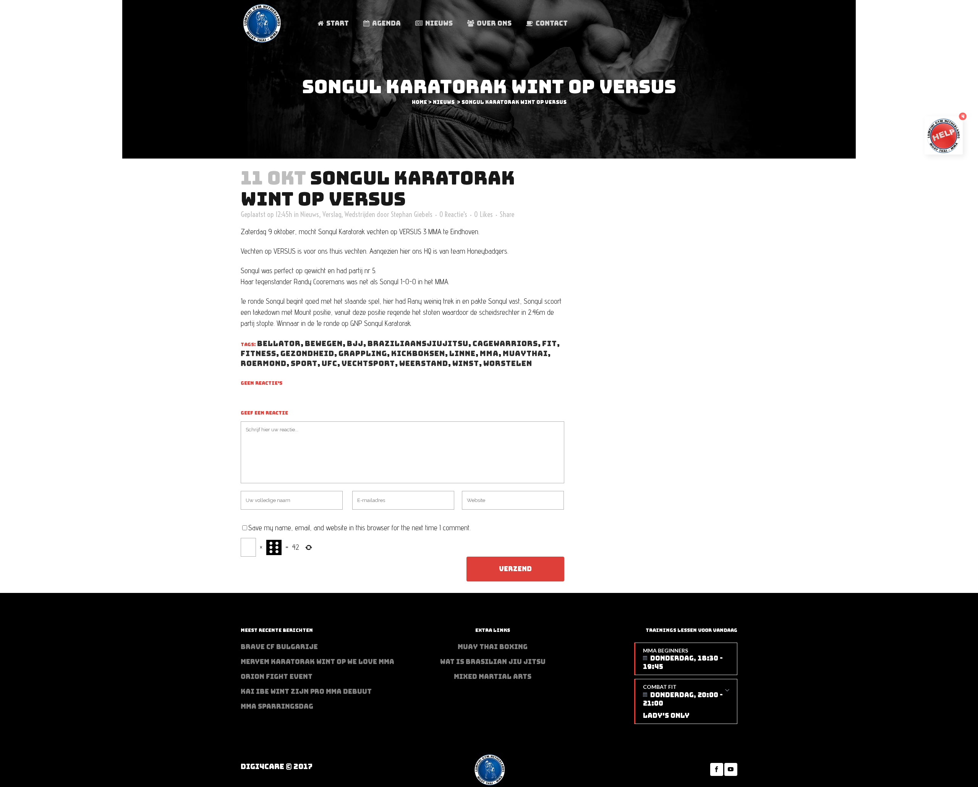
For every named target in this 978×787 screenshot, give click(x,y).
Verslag (331, 214)
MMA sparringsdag (277, 706)
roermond (264, 363)
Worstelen (507, 363)
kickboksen (418, 353)
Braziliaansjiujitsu (418, 343)
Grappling (362, 353)
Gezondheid (307, 353)
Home (419, 102)
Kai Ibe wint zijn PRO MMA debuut (306, 691)
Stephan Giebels (411, 214)
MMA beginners (683, 659)
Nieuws (444, 102)
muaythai (525, 353)
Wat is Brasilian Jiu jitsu (493, 661)
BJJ (355, 343)
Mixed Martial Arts (492, 676)
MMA (489, 353)
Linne (462, 353)
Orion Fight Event (277, 676)
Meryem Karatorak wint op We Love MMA (317, 661)
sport (304, 363)
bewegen (324, 343)
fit (549, 343)
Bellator (279, 343)
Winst (465, 363)
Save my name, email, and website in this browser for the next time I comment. (359, 527)
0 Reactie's (453, 214)
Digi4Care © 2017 (277, 766)
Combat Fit (683, 701)
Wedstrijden (360, 214)
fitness (258, 353)
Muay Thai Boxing (493, 647)
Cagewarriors (505, 343)
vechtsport (368, 363)
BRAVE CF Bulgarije (279, 647)
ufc (329, 363)
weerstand (423, 363)
